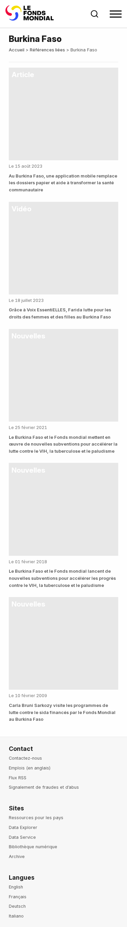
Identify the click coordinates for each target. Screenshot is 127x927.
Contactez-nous (25, 758)
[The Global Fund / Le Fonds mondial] (30, 13)
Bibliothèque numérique (33, 846)
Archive (17, 856)
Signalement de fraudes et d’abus (44, 787)
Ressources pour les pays (36, 817)
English (16, 886)
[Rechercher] (94, 13)
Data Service (22, 837)
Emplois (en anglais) (29, 767)
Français (17, 896)
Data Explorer (23, 827)
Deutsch (17, 906)
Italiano (16, 916)
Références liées (47, 49)
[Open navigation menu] (116, 14)
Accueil (16, 49)
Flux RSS (17, 777)
